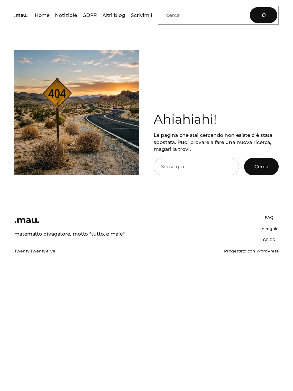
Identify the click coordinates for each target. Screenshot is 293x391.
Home (42, 15)
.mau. (20, 15)
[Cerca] (263, 15)
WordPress (267, 251)
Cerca (261, 166)
